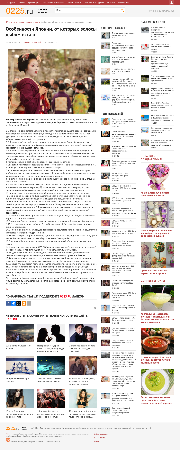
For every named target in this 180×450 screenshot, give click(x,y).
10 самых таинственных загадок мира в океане (49, 380)
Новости (21, 2)
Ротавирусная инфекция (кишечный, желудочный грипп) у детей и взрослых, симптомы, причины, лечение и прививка (123, 381)
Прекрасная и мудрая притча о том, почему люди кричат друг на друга (50, 348)
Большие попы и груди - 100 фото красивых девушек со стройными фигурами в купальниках (123, 397)
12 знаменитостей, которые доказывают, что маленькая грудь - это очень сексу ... (82, 414)
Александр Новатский (31, 43)
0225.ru (8, 434)
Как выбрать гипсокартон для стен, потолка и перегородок (123, 59)
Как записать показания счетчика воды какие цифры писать (161, 130)
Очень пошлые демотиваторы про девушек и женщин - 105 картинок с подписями (124, 135)
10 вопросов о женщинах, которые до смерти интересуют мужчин (82, 381)
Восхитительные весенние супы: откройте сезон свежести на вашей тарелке (156, 400)
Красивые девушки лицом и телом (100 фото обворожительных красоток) (124, 149)
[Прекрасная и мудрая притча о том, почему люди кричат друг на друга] (51, 333)
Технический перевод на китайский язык (123, 34)
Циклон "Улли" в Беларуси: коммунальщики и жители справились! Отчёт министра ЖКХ (162, 32)
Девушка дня (123, 2)
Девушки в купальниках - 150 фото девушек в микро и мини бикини (124, 121)
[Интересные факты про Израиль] (20, 365)
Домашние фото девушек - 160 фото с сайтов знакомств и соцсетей (123, 243)
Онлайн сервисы (74, 2)
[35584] (157, 177)
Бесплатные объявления (53, 2)
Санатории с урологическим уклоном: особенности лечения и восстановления (123, 47)
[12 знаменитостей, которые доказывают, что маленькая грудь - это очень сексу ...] (83, 398)
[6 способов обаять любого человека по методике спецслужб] (83, 333)
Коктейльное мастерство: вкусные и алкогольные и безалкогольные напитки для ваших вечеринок (157, 318)
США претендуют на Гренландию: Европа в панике (161, 46)
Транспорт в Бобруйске (94, 2)
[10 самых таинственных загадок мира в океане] (51, 365)
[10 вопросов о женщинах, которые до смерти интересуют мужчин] (83, 365)
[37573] (157, 341)
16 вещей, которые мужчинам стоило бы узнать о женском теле (19, 414)
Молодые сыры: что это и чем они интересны (123, 70)
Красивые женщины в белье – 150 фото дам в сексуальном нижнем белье (124, 210)
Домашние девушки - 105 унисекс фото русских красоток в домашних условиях (123, 269)
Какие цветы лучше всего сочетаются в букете (155, 194)
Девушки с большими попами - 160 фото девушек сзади (124, 188)
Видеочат (111, 2)
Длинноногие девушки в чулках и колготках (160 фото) (122, 283)
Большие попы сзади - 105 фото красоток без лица (123, 319)
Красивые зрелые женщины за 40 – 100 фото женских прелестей (124, 163)
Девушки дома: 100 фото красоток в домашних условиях (123, 342)
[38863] (157, 298)
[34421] (157, 255)
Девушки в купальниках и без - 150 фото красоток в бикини (123, 307)
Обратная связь (101, 434)
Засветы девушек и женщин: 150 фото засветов (120, 175)
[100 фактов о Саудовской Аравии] (20, 333)
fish (7, 289)
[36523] (157, 382)
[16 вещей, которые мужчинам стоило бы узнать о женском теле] (20, 398)
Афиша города (34, 2)
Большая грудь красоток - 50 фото (123, 222)
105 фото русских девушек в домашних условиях (124, 199)
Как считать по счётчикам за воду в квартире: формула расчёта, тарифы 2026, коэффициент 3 (123, 99)
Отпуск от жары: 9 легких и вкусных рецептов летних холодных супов (156, 360)
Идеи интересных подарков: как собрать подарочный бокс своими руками (157, 233)
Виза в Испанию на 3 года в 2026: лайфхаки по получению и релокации (162, 118)
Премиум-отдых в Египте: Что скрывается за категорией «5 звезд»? (162, 142)
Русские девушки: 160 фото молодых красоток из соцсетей (124, 295)
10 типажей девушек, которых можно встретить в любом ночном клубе (50, 414)
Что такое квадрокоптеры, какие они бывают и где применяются (162, 78)
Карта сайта (99, 438)
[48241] (157, 214)
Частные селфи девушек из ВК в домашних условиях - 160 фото (123, 330)
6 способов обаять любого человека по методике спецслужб (82, 348)
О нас (96, 441)
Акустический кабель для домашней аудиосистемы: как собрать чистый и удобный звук (162, 92)
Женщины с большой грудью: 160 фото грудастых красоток (121, 410)
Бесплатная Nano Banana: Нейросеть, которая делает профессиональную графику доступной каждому (162, 63)
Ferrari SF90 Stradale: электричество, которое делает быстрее (161, 105)
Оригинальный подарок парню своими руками (154, 272)
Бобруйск (11, 2)
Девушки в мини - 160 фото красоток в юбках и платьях (124, 232)
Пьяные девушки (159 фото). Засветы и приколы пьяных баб (123, 256)
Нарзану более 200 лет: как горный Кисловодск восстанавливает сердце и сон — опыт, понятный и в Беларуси (124, 84)
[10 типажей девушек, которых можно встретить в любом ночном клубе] (51, 398)
